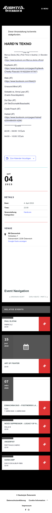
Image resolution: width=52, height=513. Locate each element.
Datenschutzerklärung (16, 500)
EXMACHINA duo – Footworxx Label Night (24, 405)
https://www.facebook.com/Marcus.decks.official (24, 60)
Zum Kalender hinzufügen (20, 158)
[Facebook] (25, 509)
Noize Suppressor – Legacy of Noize (22, 424)
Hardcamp (9, 460)
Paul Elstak (10, 321)
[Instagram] (28, 509)
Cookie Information (37, 500)
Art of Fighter (11, 363)
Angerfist (9, 442)
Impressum (26, 506)
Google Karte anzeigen (17, 241)
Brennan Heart (17, 297)
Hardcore (27, 212)
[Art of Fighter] (26, 347)
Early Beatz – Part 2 (37, 297)
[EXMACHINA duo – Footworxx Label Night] (26, 389)
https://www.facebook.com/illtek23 (20, 81)
